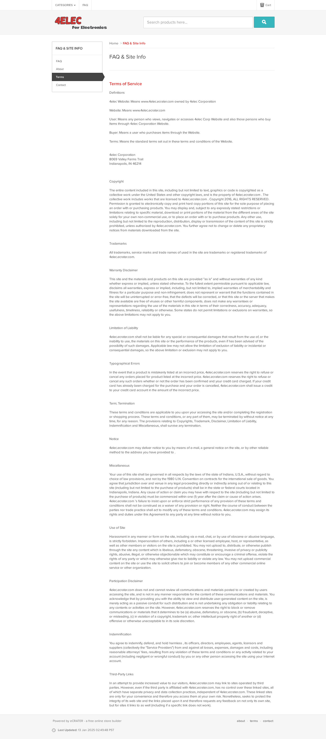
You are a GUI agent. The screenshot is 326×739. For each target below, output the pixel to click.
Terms (60, 77)
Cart (268, 5)
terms (254, 721)
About (60, 69)
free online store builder (105, 721)
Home (113, 43)
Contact (61, 85)
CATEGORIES (64, 5)
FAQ (85, 5)
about (241, 721)
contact (268, 721)
